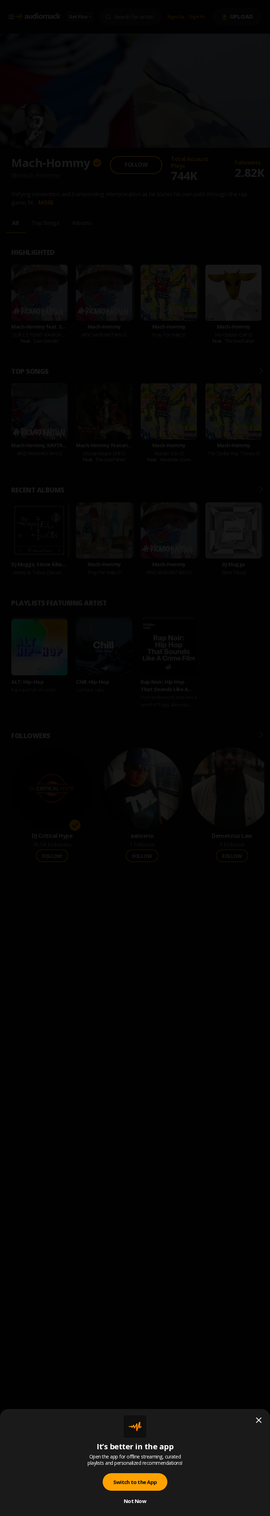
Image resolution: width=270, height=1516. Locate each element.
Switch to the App (135, 1481)
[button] (135, 758)
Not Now (135, 1500)
